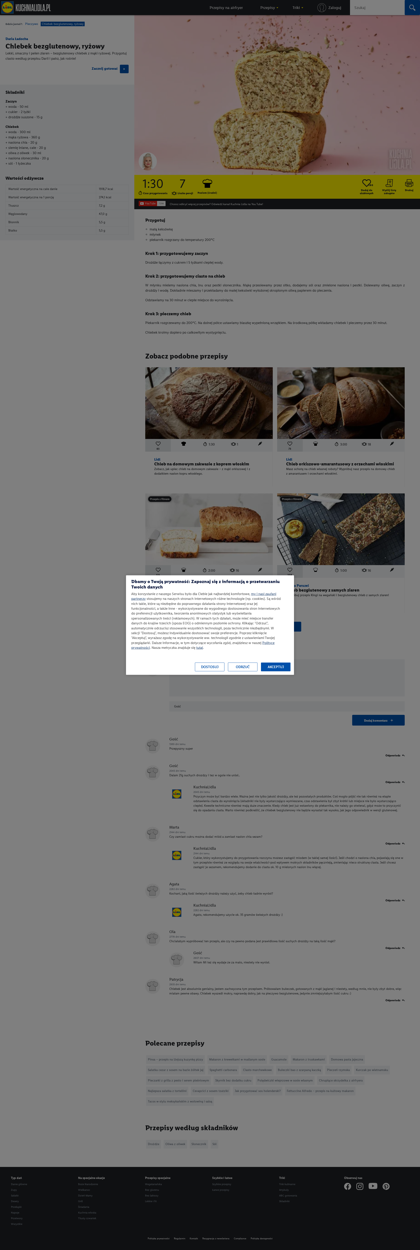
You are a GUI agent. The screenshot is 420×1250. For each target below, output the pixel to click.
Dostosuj (210, 667)
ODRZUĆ (243, 667)
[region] (210, 625)
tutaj (199, 648)
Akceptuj (276, 667)
